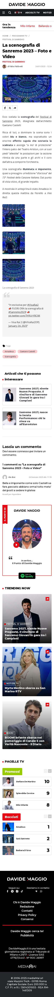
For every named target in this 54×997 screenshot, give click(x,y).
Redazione (27, 906)
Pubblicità (27, 935)
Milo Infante (27, 26)
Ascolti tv (32, 12)
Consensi (27, 919)
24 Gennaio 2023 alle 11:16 (40, 477)
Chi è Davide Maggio (27, 902)
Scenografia (10, 356)
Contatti (26, 910)
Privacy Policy (27, 915)
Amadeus (9, 351)
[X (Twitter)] (10, 108)
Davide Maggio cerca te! (27, 931)
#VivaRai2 (33, 305)
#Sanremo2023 (17, 312)
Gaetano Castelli (27, 351)
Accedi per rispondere (11, 494)
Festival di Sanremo (13, 62)
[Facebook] (5, 108)
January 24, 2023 (17, 326)
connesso (23, 451)
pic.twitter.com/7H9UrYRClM (24, 315)
